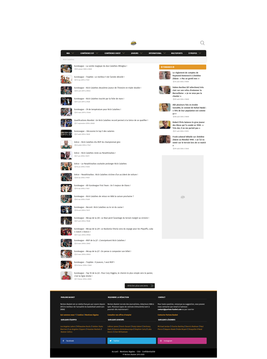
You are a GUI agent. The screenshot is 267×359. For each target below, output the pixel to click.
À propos (193, 53)
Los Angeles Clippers (77, 329)
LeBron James (112, 326)
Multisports (176, 53)
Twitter (116, 341)
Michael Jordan (164, 326)
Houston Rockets (94, 329)
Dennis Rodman (192, 326)
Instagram (168, 341)
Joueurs (134, 53)
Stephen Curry (140, 329)
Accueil (115, 351)
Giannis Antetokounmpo (123, 329)
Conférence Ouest (113, 53)
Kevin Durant (125, 326)
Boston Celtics (66, 332)
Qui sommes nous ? (68, 315)
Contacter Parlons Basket (168, 315)
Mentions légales (127, 351)
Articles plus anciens (138, 285)
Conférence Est (87, 53)
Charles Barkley (177, 326)
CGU (138, 351)
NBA (68, 53)
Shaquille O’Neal (195, 329)
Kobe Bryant (182, 329)
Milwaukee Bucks (84, 326)
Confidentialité (148, 351)
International (155, 53)
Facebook (70, 341)
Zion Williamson (121, 332)
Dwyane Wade (169, 329)
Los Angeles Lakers (68, 326)
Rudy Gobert (137, 326)
